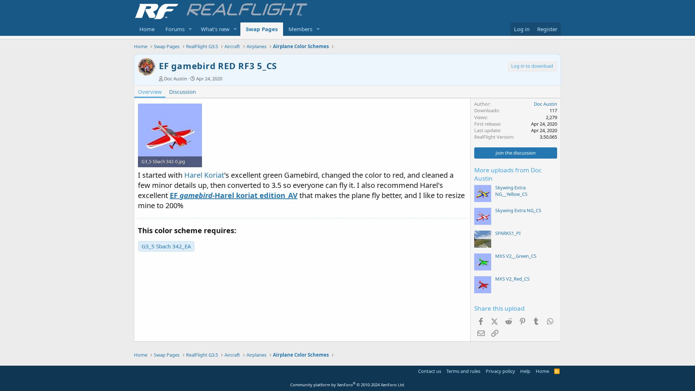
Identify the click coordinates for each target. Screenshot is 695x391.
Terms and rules (463, 371)
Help (525, 371)
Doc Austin (175, 78)
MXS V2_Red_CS (512, 279)
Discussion (182, 91)
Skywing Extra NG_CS (518, 210)
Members (300, 29)
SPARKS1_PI (508, 233)
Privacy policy (500, 371)
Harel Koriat (204, 175)
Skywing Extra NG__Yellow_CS (511, 190)
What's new (215, 29)
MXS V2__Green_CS (515, 256)
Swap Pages (262, 29)
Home (147, 29)
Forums (175, 29)
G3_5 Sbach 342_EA (166, 246)
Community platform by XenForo (347, 384)
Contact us (429, 371)
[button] (190, 29)
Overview (150, 91)
